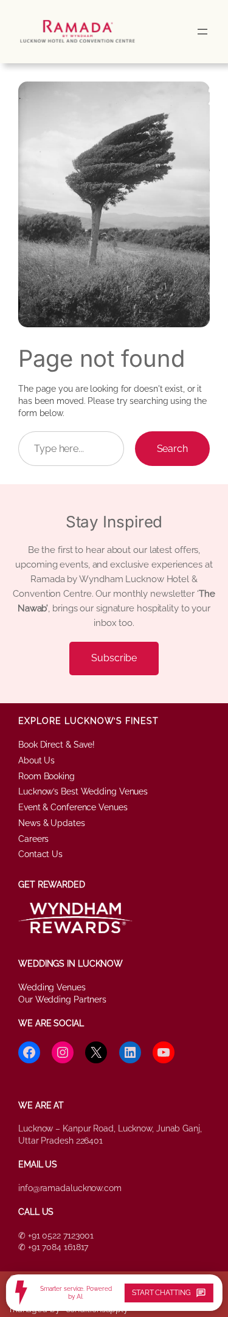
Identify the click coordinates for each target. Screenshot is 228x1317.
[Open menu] (202, 31)
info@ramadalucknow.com (70, 1188)
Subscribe (113, 658)
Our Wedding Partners (62, 999)
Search (172, 448)
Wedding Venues (52, 987)
